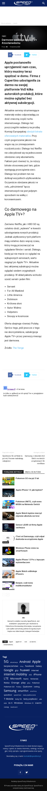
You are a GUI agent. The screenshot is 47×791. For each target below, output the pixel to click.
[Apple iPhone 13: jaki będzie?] (8, 493)
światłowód (13, 707)
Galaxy (39, 666)
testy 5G (18, 699)
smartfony (33, 691)
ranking (37, 687)
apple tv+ (19, 642)
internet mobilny (15, 674)
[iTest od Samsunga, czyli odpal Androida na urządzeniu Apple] (8, 539)
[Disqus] (23, 415)
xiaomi (38, 703)
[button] (43, 3)
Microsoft (16, 678)
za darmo (33, 642)
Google (8, 670)
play (23, 682)
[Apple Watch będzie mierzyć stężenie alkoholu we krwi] (8, 516)
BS (7, 47)
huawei (25, 670)
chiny (21, 666)
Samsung (10, 690)
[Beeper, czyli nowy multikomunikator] (8, 585)
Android (5, 484)
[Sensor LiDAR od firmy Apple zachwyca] (8, 527)
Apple (15, 23)
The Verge (18, 347)
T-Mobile (8, 698)
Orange (15, 682)
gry (16, 670)
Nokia (7, 682)
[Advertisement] (23, 14)
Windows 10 (29, 703)
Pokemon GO (9, 686)
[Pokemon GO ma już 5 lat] (8, 481)
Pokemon (36, 683)
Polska (18, 687)
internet (35, 670)
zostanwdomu (8, 644)
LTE (6, 678)
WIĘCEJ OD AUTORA (33, 472)
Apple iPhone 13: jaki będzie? (29, 490)
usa (5, 703)
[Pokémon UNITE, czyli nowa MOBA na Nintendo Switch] (8, 504)
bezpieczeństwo (11, 666)
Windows (18, 703)
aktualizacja (14, 662)
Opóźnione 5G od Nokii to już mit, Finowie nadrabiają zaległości (12, 458)
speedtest (8, 695)
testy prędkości (30, 699)
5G (6, 661)
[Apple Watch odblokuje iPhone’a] (8, 574)
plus (28, 683)
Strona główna (6, 23)
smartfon (23, 691)
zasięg (6, 707)
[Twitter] (26, 772)
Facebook (29, 666)
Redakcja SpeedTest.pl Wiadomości (23, 781)
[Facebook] (20, 772)
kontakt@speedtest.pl (32, 756)
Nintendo (34, 679)
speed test (17, 695)
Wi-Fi (10, 703)
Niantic (26, 679)
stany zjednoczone (29, 695)
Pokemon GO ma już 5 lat (27, 478)
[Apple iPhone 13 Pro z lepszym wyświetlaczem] (8, 562)
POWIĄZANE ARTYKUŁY (13, 472)
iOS (30, 674)
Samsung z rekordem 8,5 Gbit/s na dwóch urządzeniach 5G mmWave (35, 460)
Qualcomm (27, 686)
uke (40, 699)
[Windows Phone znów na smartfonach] (8, 551)
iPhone (37, 674)
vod (25, 642)
